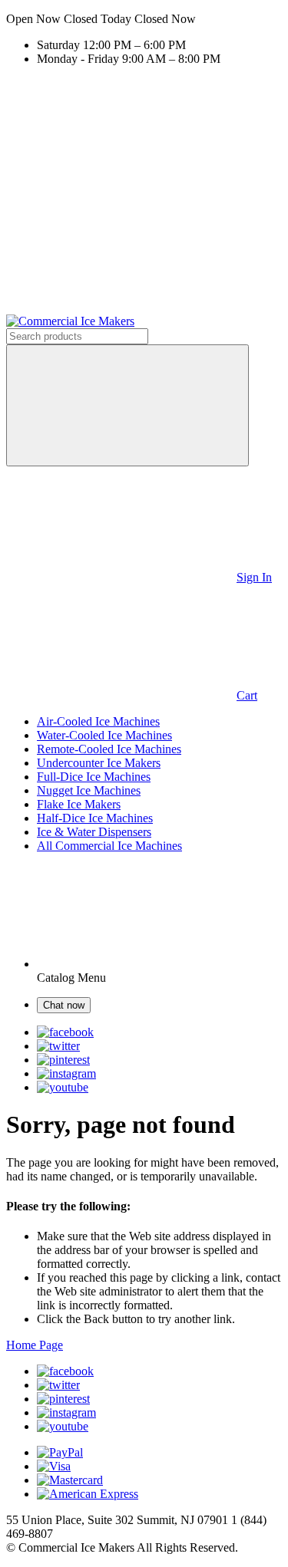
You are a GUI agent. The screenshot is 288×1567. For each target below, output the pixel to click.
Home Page (34, 1344)
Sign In (254, 577)
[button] (144, 19)
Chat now (63, 1005)
